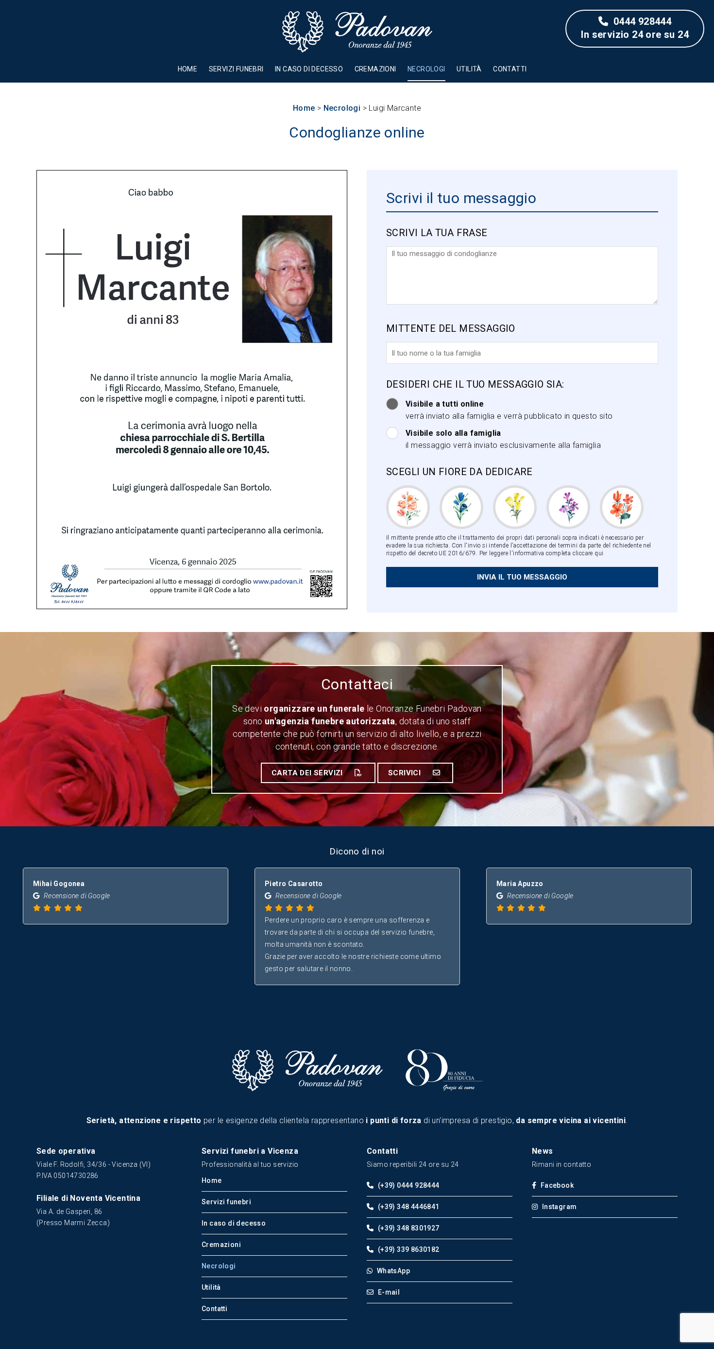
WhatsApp (392, 1271)
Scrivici (405, 772)
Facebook (556, 1185)
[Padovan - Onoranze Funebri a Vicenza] (357, 31)
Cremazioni (375, 69)
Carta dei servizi (308, 772)
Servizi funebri (236, 69)
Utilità (469, 69)
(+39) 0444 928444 (407, 1185)
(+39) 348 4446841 (407, 1207)
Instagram (558, 1207)
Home (188, 69)
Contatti (510, 69)
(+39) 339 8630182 (407, 1249)
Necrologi (426, 69)
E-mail (388, 1292)
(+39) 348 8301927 (407, 1228)
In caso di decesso (309, 69)
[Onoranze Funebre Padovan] (307, 1089)
